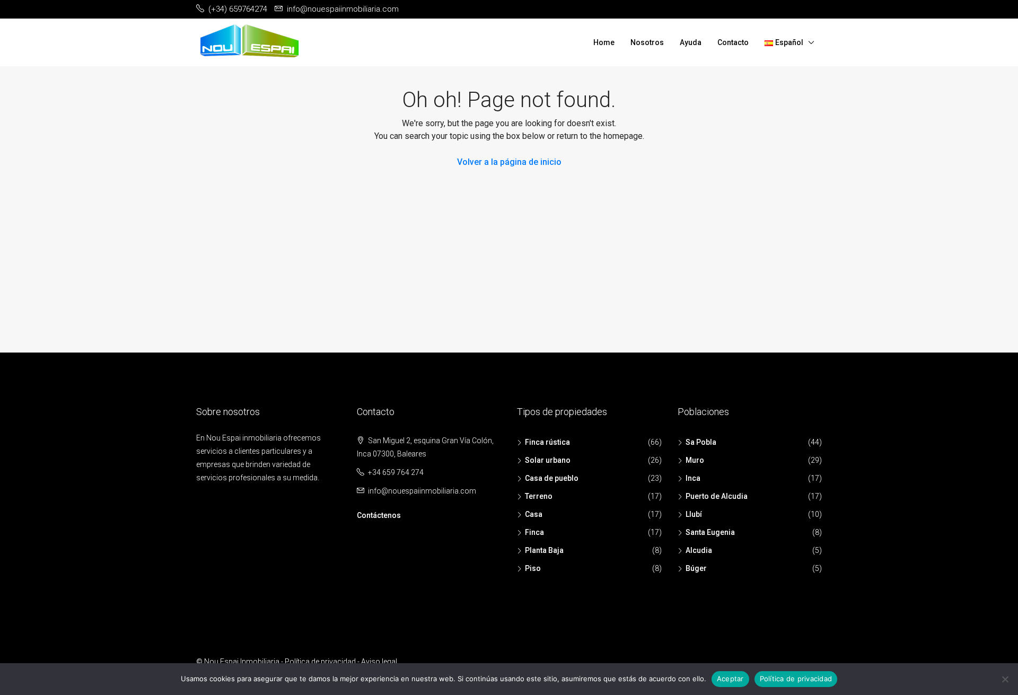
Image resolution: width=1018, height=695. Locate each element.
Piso (533, 568)
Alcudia (699, 550)
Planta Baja (544, 550)
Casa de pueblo (551, 478)
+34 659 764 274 (396, 472)
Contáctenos (379, 515)
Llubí (694, 514)
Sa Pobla (701, 442)
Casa (533, 514)
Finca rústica (547, 442)
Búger (696, 568)
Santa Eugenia (710, 532)
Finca (534, 532)
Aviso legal (379, 661)
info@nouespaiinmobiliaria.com (422, 491)
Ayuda (690, 42)
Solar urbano (548, 460)
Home (604, 42)
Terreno (538, 496)
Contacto (733, 42)
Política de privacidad (320, 661)
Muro (695, 460)
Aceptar (730, 678)
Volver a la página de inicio (509, 162)
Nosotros (647, 42)
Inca (693, 478)
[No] (1004, 679)
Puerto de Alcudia (717, 496)
